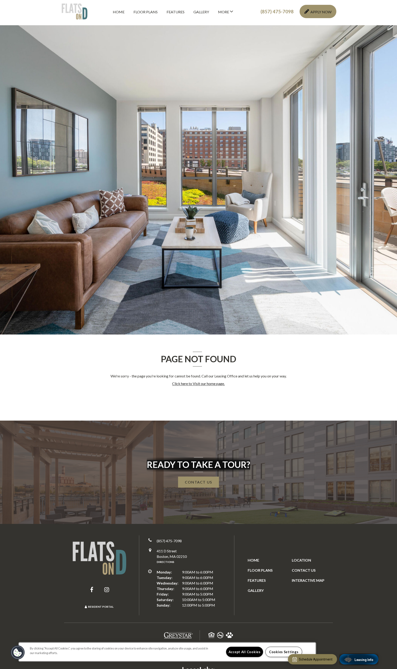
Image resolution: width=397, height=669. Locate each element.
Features (175, 12)
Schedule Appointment (315, 659)
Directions (165, 562)
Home (119, 12)
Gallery (201, 12)
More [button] (224, 12)
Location (301, 560)
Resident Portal (100, 606)
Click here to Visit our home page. (198, 383)
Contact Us (304, 570)
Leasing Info (363, 660)
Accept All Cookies (245, 652)
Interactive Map (308, 580)
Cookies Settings (283, 652)
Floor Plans (145, 12)
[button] (277, 11)
